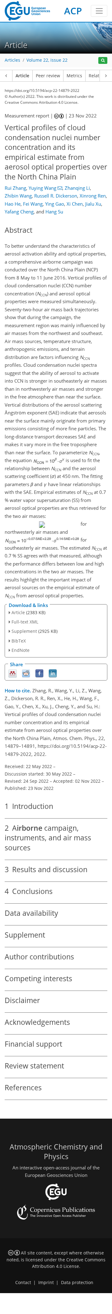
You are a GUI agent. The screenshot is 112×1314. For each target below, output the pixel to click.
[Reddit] (26, 673)
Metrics (74, 76)
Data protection (77, 1282)
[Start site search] (102, 60)
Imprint (46, 1282)
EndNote (21, 650)
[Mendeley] (12, 673)
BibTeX (19, 641)
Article (22, 76)
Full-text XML (25, 622)
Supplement (24, 631)
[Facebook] (39, 673)
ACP (73, 10)
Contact (23, 1282)
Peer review (48, 76)
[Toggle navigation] (99, 11)
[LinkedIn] (53, 673)
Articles (12, 60)
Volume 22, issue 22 (47, 60)
